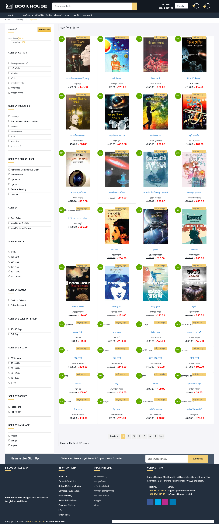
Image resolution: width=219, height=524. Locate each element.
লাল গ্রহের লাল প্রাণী (194, 332)
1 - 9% (13, 383)
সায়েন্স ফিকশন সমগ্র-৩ (117, 135)
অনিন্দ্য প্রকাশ (15, 141)
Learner (14, 194)
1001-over (15, 276)
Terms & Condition (67, 481)
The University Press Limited (24, 121)
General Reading (18, 189)
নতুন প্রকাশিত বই (100, 481)
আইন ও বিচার (39, 15)
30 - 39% (15, 368)
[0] (209, 6)
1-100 (13, 252)
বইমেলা (96, 505)
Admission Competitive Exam (24, 170)
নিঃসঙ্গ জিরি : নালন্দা (155, 358)
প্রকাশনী (76, 15)
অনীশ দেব (13, 78)
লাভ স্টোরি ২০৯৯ (117, 249)
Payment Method (67, 505)
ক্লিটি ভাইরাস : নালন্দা (194, 383)
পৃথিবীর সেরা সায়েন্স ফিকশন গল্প (78, 218)
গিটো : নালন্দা (155, 332)
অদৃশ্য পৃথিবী (155, 306)
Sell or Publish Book (68, 500)
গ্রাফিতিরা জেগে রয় (155, 409)
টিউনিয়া (78, 383)
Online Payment (18, 305)
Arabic (13, 436)
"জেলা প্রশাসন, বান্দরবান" (19, 63)
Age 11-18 (15, 179)
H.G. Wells (15, 68)
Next (161, 436)
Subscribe (198, 459)
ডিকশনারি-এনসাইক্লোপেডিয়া (104, 491)
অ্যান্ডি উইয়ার (15, 88)
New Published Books (20, 228)
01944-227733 (166, 8)
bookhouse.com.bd (36, 521)
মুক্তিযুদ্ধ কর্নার (58, 15)
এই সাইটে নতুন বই (100, 476)
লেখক (67, 15)
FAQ (60, 510)
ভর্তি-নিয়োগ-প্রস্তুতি (101, 495)
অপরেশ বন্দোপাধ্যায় (17, 83)
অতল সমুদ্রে (117, 332)
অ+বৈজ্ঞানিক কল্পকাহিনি (194, 409)
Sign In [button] (180, 6)
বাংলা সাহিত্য (20, 20)
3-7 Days (14, 334)
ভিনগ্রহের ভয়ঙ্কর (78, 306)
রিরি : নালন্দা (117, 358)
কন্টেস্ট (194, 306)
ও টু (116, 383)
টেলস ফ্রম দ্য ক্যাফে (194, 192)
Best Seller (15, 218)
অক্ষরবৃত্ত (14, 126)
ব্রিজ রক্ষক (194, 249)
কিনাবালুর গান (116, 306)
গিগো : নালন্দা (78, 409)
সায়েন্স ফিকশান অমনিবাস (117, 192)
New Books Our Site (19, 223)
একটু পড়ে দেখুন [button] (82, 37)
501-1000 (15, 271)
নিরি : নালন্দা (78, 358)
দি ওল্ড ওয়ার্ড (155, 78)
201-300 (14, 262)
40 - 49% (15, 363)
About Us (63, 476)
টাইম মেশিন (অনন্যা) (194, 78)
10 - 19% (14, 378)
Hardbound (15, 407)
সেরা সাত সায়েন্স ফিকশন (78, 192)
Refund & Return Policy (70, 486)
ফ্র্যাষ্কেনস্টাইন (78, 332)
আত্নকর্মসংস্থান (88, 15)
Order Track (64, 515)
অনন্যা (12, 136)
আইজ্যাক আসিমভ (16, 93)
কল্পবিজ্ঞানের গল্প (155, 135)
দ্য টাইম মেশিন (194, 135)
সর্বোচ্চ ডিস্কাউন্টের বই (101, 486)
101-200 (14, 257)
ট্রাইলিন (155, 249)
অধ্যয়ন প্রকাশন (16, 131)
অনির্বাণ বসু (14, 73)
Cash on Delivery (18, 300)
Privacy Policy (65, 495)
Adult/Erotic (16, 174)
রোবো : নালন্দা (194, 358)
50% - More (15, 358)
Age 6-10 (14, 184)
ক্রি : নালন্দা (117, 409)
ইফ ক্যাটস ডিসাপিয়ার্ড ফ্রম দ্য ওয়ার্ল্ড (155, 192)
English (13, 445)
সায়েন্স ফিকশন (16, 38)
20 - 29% (15, 373)
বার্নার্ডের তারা (116, 78)
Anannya (14, 116)
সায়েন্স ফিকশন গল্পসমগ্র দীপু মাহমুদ (77, 78)
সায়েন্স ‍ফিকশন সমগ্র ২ (78, 135)
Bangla (13, 440)
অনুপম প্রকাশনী (15, 146)
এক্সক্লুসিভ (97, 500)
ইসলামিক (49, 15)
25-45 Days (16, 329)
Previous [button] (114, 436)
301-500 (14, 267)
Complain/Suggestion (69, 491)
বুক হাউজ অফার (28, 15)
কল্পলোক (155, 383)
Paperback (15, 412)
